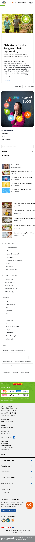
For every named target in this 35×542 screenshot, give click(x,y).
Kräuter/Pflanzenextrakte (14, 260)
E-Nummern (5, 350)
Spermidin (17, 56)
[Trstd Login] (32, 2)
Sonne (31, 357)
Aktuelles (5, 133)
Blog (3, 136)
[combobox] (17, 146)
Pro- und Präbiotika (11, 270)
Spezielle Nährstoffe (13, 254)
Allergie (7, 329)
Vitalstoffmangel (10, 336)
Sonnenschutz (9, 317)
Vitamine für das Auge (7, 361)
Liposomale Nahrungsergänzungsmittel (11, 365)
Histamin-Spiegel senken (27, 365)
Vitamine (9, 251)
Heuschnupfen (15, 372)
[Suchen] (32, 146)
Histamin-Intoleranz (25, 372)
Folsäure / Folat (10, 304)
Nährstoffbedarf (23, 368)
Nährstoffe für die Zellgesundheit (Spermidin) (15, 48)
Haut (7, 307)
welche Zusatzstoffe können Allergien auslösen (12, 354)
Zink (6, 301)
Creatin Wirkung (6, 372)
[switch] (31, 3)
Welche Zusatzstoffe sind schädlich (18, 350)
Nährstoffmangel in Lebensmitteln (10, 368)
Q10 (6, 323)
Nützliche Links (6, 139)
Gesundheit (11, 56)
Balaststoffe (9, 267)
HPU (6, 314)
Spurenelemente (12, 248)
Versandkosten (17, 532)
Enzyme (8, 263)
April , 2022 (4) (9, 292)
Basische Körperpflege (12, 326)
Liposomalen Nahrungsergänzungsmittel (23, 361)
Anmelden (6, 492)
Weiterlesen (7, 80)
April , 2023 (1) (9, 285)
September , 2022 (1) (11, 288)
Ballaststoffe (9, 339)
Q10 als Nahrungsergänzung (21, 357)
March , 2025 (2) (9, 282)
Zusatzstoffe (9, 320)
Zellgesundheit (23, 56)
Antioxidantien (9, 333)
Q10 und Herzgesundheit (8, 357)
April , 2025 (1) (9, 279)
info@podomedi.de (7, 427)
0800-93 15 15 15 (8, 413)
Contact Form (5, 433)
